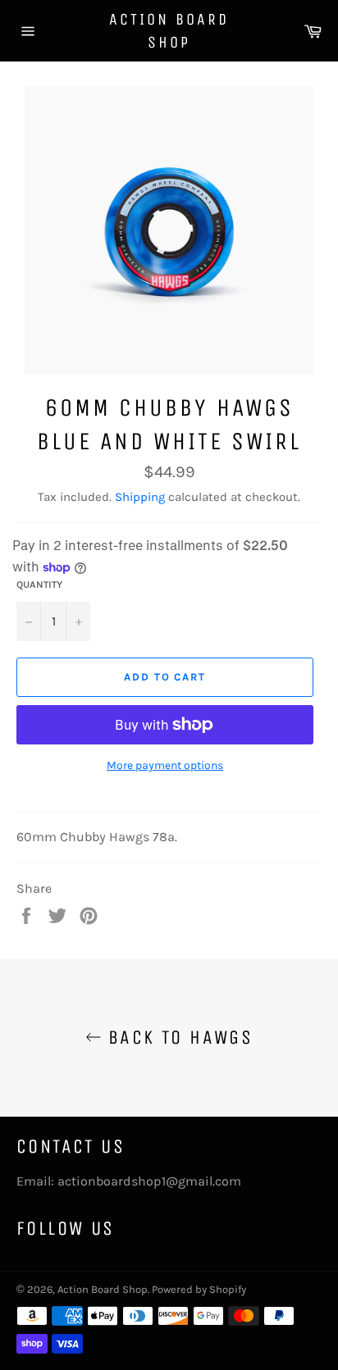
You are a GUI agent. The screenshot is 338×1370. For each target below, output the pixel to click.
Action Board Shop (169, 31)
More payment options (165, 765)
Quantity (39, 584)
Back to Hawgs (178, 1037)
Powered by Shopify (199, 1289)
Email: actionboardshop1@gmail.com (128, 1181)
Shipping (140, 496)
